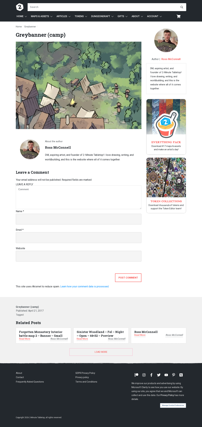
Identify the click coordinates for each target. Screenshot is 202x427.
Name (20, 211)
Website (20, 248)
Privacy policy (82, 377)
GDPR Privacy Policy (85, 373)
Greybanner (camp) (40, 34)
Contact (20, 377)
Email (20, 229)
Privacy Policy (167, 395)
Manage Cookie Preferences (173, 405)
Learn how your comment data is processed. (84, 286)
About (19, 373)
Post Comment (128, 277)
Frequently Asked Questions (30, 381)
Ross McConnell (171, 59)
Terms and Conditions (86, 381)
